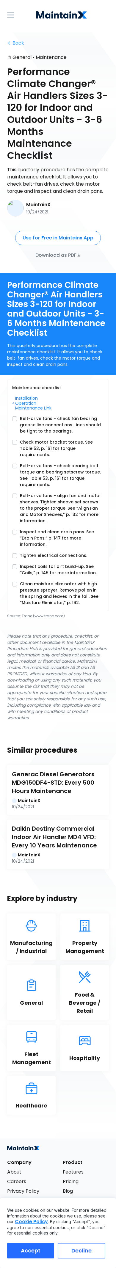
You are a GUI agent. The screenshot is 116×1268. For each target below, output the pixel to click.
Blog (68, 1191)
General (22, 57)
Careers (16, 1181)
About (14, 1171)
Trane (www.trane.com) (43, 615)
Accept (30, 1250)
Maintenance (51, 57)
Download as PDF (55, 255)
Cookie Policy (31, 1221)
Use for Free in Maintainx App (58, 237)
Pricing (71, 1181)
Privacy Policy (23, 1191)
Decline (81, 1250)
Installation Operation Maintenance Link (33, 403)
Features (73, 1171)
